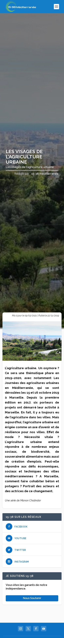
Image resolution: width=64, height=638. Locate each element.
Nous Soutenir (32, 598)
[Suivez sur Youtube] (43, 628)
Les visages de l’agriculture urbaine (30, 167)
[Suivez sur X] (28, 628)
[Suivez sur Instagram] (20, 628)
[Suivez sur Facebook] (36, 628)
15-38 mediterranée (44, 173)
